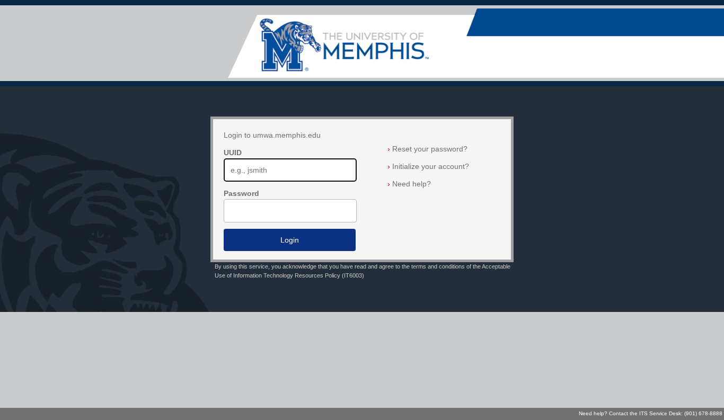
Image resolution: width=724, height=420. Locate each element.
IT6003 (353, 275)
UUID (233, 152)
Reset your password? (427, 149)
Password (241, 193)
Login (289, 240)
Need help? (409, 184)
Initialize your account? (428, 166)
